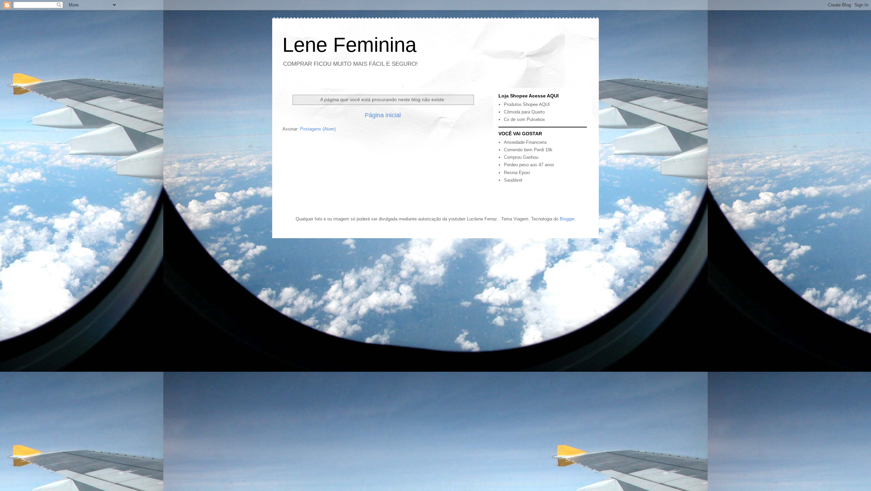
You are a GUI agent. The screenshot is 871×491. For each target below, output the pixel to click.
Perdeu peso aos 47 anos (529, 164)
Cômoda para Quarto (524, 111)
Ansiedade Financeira (525, 142)
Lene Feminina (349, 44)
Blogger (567, 218)
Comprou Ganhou (521, 157)
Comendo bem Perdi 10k (528, 149)
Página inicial (383, 115)
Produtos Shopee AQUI (527, 104)
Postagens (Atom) (318, 129)
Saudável (513, 180)
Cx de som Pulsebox (524, 119)
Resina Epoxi (517, 172)
